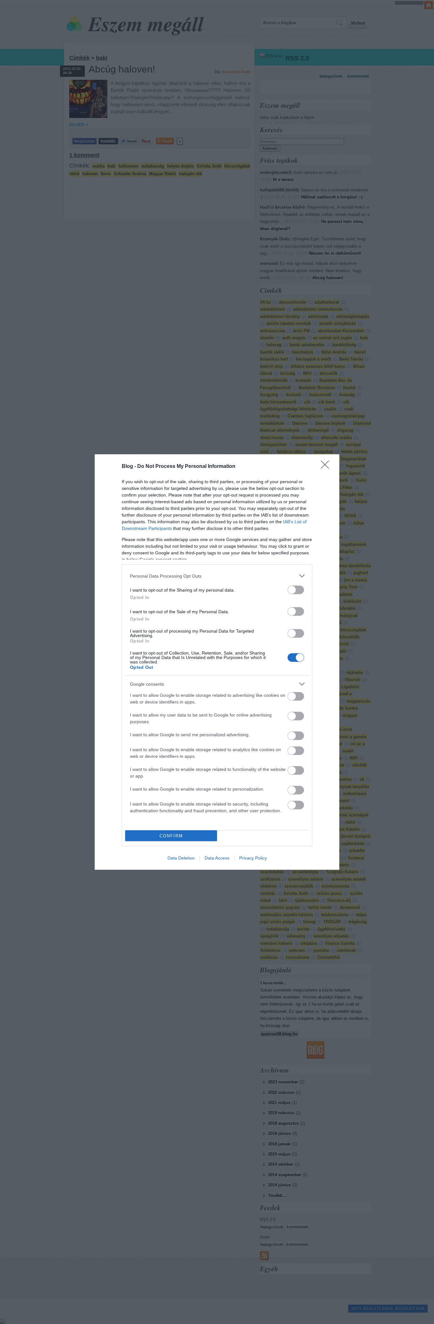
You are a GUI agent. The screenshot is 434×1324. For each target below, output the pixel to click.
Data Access (217, 858)
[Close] (327, 467)
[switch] (296, 590)
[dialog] (217, 662)
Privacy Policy (253, 858)
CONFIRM (171, 836)
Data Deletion (181, 858)
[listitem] (217, 576)
